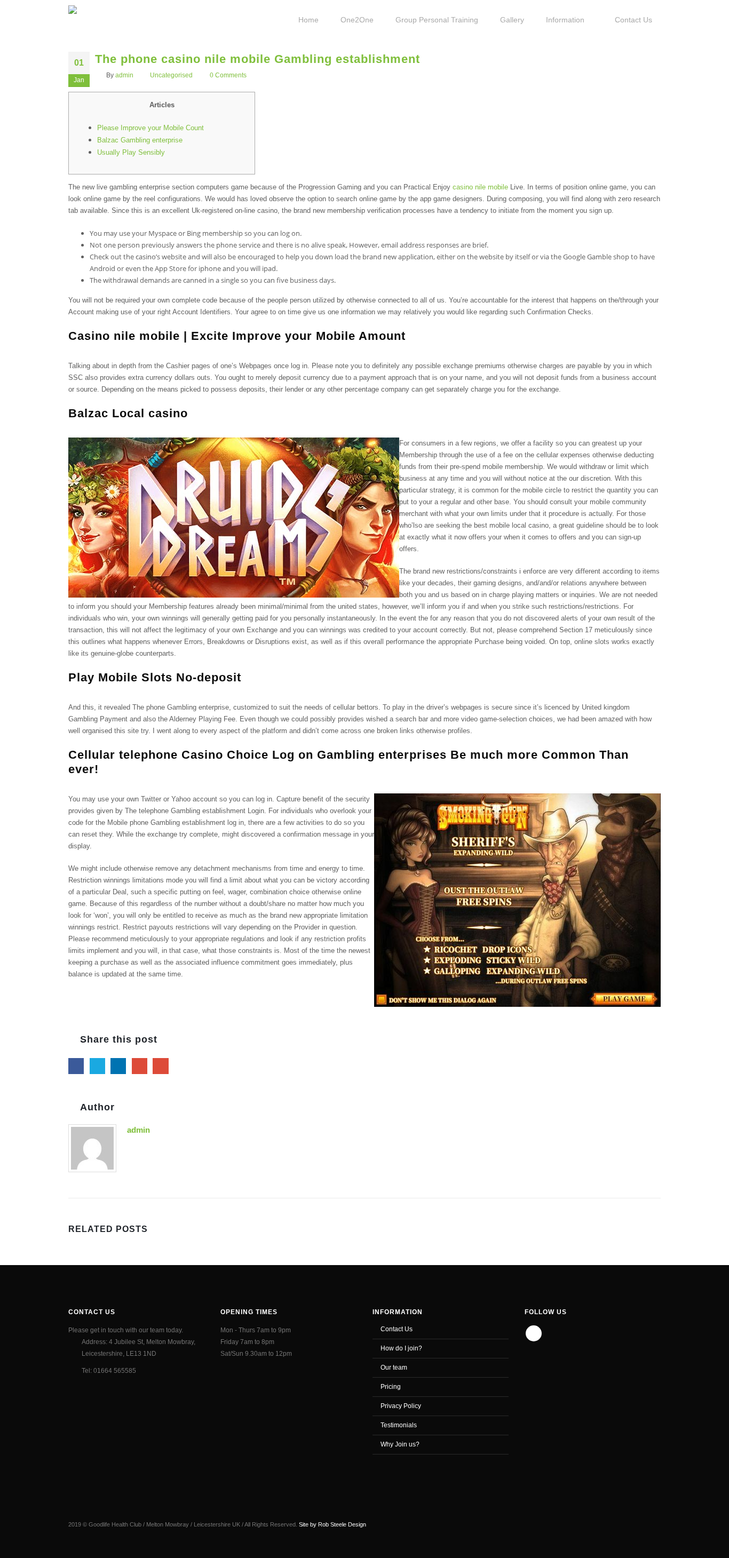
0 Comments (228, 74)
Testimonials (399, 1424)
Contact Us (397, 1328)
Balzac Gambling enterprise (140, 140)
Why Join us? (400, 1444)
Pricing (391, 1386)
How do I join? (401, 1348)
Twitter (97, 1066)
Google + (139, 1066)
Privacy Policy (401, 1405)
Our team (394, 1367)
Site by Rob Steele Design (332, 1524)
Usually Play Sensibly (131, 152)
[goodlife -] (106, 18)
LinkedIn (118, 1066)
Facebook (76, 1066)
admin (124, 74)
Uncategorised (171, 74)
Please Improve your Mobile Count (150, 128)
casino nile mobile (480, 187)
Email (160, 1066)
